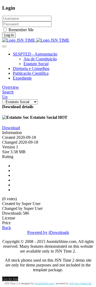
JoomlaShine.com (44, 283)
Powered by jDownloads (48, 232)
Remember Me (21, 29)
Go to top (10, 279)
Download (11, 127)
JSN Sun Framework (80, 283)
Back (6, 227)
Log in (9, 35)
